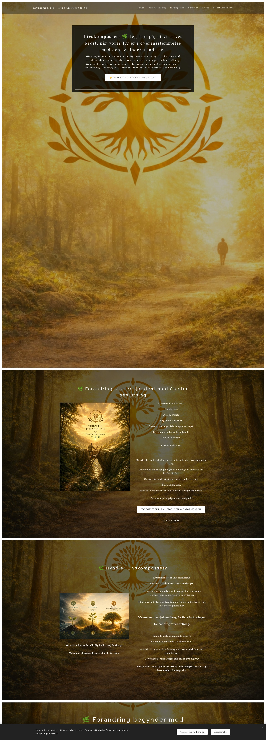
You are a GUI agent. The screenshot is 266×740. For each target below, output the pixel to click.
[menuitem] (141, 7)
